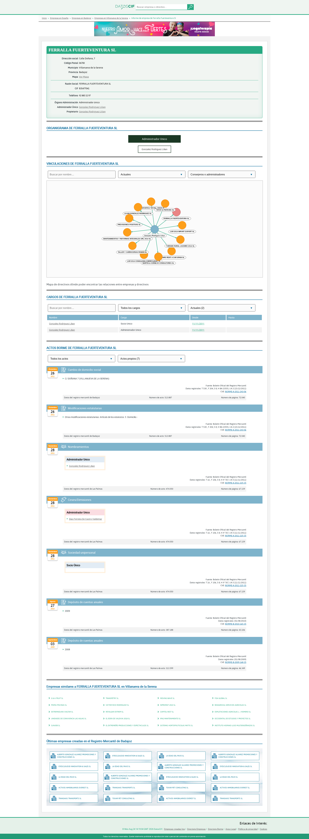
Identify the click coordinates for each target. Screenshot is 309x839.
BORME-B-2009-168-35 (235, 662)
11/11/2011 (198, 323)
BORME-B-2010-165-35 (235, 624)
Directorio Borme (215, 829)
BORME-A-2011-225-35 (235, 482)
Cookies (263, 829)
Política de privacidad (248, 829)
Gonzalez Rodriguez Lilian (92, 107)
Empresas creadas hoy (174, 829)
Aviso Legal (230, 829)
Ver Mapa (84, 76)
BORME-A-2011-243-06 (235, 391)
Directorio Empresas (196, 829)
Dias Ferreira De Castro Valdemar (85, 518)
